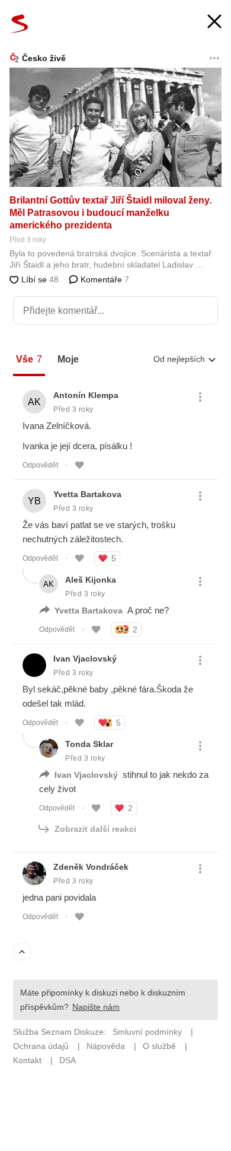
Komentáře (103, 279)
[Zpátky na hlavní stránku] (18, 23)
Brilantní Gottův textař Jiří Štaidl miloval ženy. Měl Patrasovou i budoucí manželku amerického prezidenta (110, 212)
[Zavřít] (214, 22)
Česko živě (44, 58)
